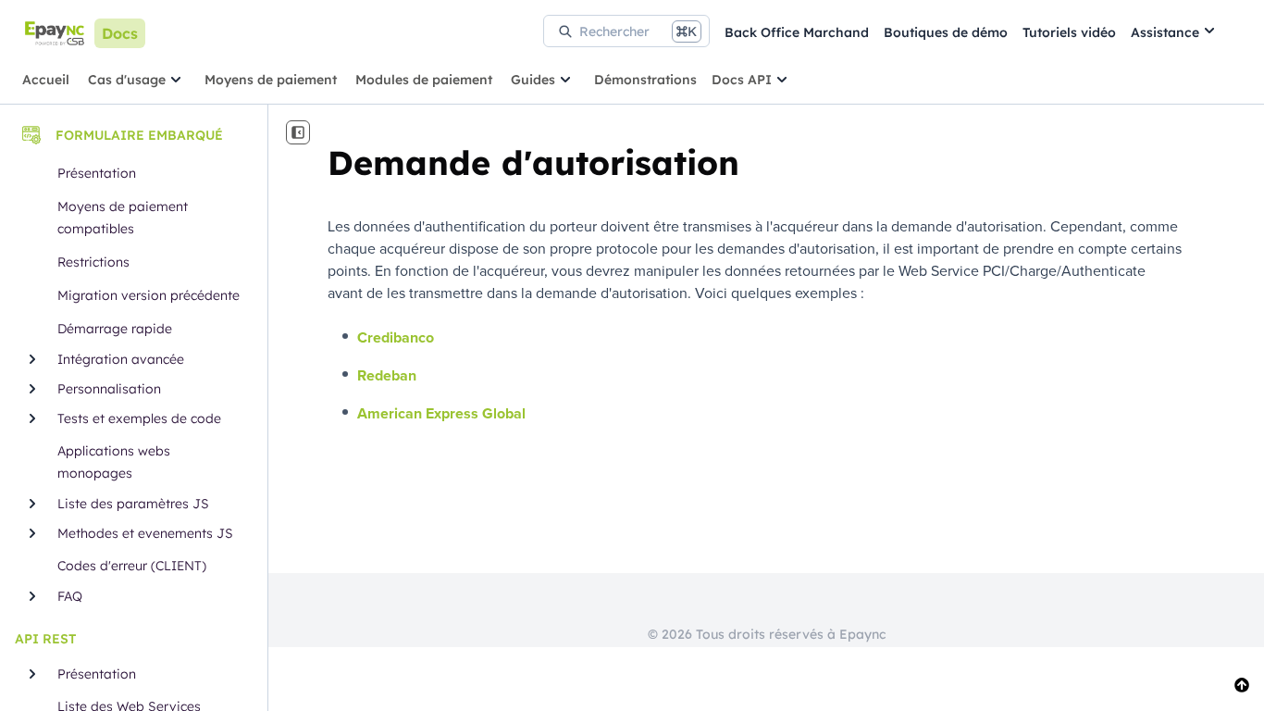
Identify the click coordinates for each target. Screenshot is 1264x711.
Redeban (386, 375)
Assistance (1165, 32)
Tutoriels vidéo (1069, 32)
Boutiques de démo (946, 32)
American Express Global (441, 413)
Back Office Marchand (797, 32)
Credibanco (395, 337)
